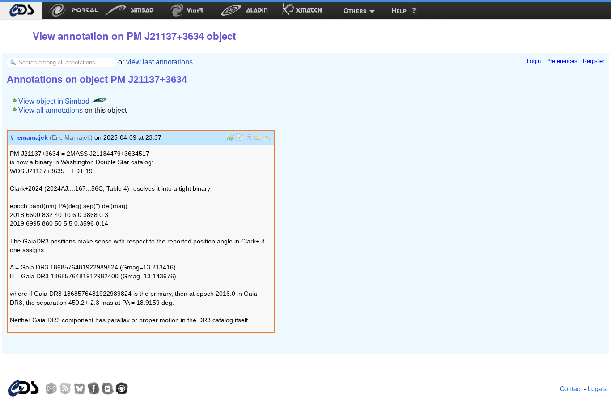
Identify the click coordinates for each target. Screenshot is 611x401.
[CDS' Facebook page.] (93, 388)
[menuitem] (21, 10)
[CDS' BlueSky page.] (79, 388)
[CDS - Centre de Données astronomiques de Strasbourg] (23, 388)
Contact (571, 388)
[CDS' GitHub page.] (121, 388)
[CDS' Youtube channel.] (108, 388)
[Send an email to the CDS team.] (51, 388)
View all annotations (50, 110)
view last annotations (159, 62)
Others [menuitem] (355, 10)
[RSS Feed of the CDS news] (65, 388)
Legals (597, 388)
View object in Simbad (54, 101)
